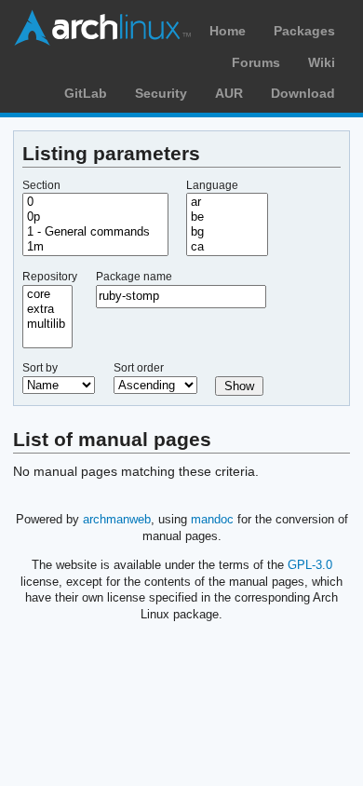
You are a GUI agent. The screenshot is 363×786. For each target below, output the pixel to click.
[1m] (95, 246)
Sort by (40, 367)
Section (41, 185)
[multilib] (47, 324)
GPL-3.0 (310, 565)
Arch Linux (102, 28)
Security (161, 93)
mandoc (212, 519)
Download (303, 93)
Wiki (321, 62)
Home (227, 30)
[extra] (47, 309)
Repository (49, 276)
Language (212, 185)
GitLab (85, 93)
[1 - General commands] (95, 231)
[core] (47, 294)
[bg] (227, 231)
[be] (227, 217)
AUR (229, 93)
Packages (304, 30)
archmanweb (117, 519)
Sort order (139, 367)
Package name (134, 276)
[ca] (227, 246)
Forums (256, 62)
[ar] (227, 202)
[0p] (95, 217)
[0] (95, 202)
